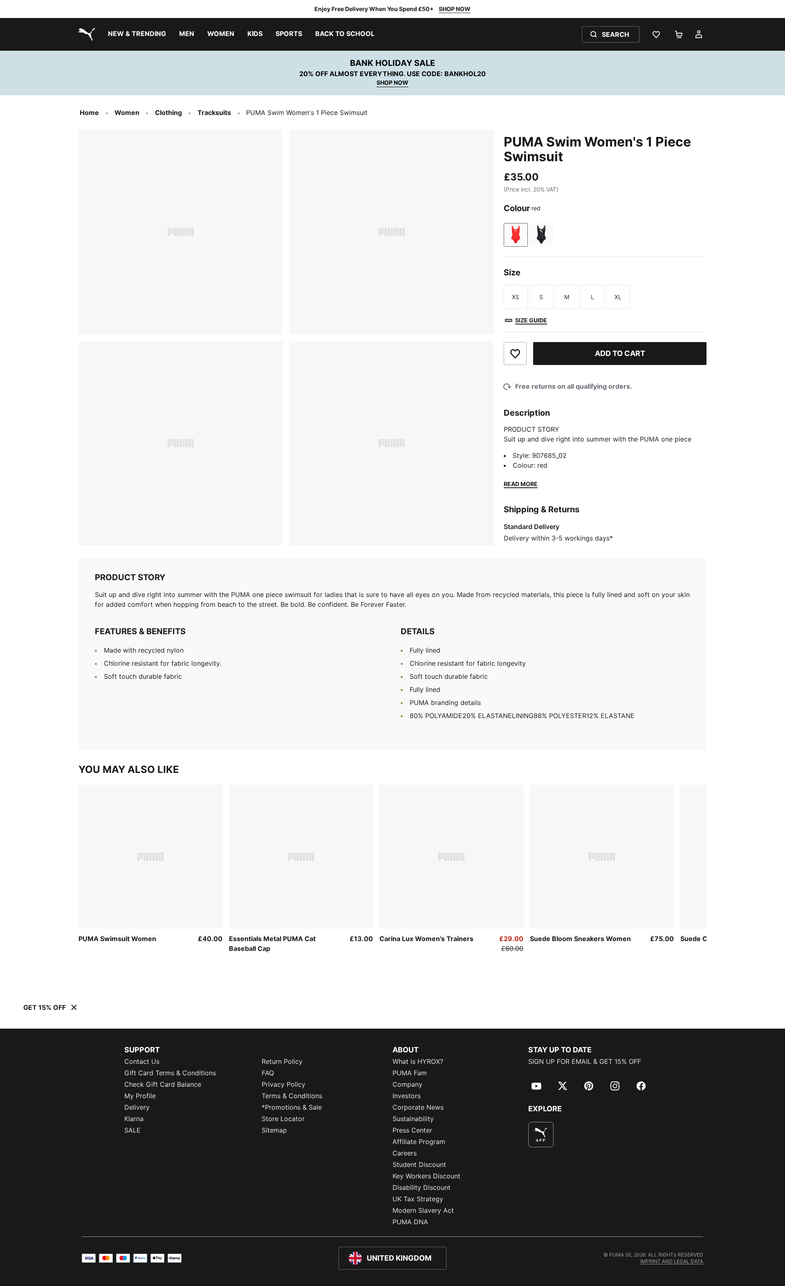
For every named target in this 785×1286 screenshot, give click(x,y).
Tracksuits (214, 112)
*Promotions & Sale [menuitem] (292, 1107)
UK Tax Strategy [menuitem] (417, 1199)
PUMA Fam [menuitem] (409, 1073)
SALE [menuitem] (132, 1130)
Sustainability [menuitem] (413, 1119)
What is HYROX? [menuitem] (417, 1061)
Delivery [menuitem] (137, 1107)
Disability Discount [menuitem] (421, 1187)
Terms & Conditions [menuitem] (292, 1096)
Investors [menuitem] (406, 1096)
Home (89, 112)
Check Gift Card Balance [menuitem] (162, 1084)
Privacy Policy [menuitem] (283, 1084)
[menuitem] (137, 34)
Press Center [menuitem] (412, 1130)
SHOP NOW (455, 8)
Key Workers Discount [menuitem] (426, 1176)
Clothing (168, 112)
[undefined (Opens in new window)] (541, 1134)
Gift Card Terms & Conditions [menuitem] (170, 1073)
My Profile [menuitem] (140, 1096)
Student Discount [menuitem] (419, 1164)
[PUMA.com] (85, 34)
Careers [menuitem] (404, 1153)
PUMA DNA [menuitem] (410, 1222)
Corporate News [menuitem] (418, 1107)
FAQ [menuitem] (268, 1073)
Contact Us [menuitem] (141, 1061)
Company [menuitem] (407, 1084)
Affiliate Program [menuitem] (418, 1141)
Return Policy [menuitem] (282, 1061)
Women (126, 112)
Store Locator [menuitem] (283, 1119)
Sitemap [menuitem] (274, 1130)
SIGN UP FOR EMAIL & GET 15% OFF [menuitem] (584, 1061)
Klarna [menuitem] (134, 1119)
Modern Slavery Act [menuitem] (423, 1210)
